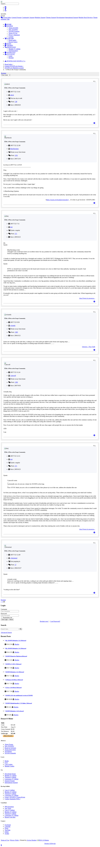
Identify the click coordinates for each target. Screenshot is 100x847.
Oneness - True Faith (88, 347)
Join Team (8, 808)
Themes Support (51, 17)
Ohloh (7, 832)
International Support (71, 17)
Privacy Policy (14, 840)
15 (95, 360)
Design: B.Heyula (50, 843)
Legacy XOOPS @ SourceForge (15, 797)
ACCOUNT (11, 54)
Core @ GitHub (10, 790)
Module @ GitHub (14, 49)
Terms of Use (5, 840)
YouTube (7, 830)
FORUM (10, 38)
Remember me (7, 617)
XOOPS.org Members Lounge (14, 68)
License (11, 36)
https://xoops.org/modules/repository (57, 200)
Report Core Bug (10, 817)
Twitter (7, 833)
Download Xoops (10, 774)
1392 (16, 382)
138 (16, 101)
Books (7, 761)
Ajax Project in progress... (87, 298)
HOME (9, 24)
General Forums (16, 17)
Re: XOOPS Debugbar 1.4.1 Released (15, 640)
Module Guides (9, 766)
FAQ (6, 762)
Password (4, 613)
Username (4, 609)
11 (95, 81)
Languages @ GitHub (11, 779)
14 (95, 312)
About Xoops (9, 744)
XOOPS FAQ (10, 52)
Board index (8, 64)
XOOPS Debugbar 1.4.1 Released (14, 672)
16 (95, 445)
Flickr (6, 828)
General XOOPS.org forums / (14, 66)
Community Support (28, 17)
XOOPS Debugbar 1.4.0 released (14, 711)
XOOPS (9, 26)
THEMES (9, 45)
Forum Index (7, 17)
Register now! (44, 621)
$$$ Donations (9, 806)
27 (15, 565)
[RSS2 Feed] (43, 840)
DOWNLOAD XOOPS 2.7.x (15, 61)
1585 (16, 332)
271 (16, 233)
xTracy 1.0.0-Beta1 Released (13, 687)
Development (60, 17)
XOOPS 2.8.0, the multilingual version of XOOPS (19, 695)
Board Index (12, 40)
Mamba (16, 644)
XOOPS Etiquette (10, 753)
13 (95, 213)
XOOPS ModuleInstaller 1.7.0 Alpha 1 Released (18, 703)
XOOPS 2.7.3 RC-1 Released (13, 664)
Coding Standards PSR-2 (12, 799)
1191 (16, 155)
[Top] (94, 123)
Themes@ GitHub (10, 777)
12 (95, 133)
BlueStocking (14, 149)
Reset (11, 619)
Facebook (8, 825)
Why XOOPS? (13, 29)
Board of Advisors (10, 748)
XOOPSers (8, 751)
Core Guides (8, 764)
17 (95, 543)
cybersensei (13, 558)
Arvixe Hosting (31, 840)
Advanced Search (6, 632)
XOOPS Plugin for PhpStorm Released (16, 656)
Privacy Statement (14, 35)
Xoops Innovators (10, 750)
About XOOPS (13, 28)
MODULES (11, 47)
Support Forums (10, 781)
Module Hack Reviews (86, 17)
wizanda (12, 325)
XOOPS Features (14, 31)
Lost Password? (55, 621)
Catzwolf (13, 375)
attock (12, 95)
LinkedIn (7, 826)
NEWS (8, 43)
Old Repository (13, 51)
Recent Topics (13, 42)
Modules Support (40, 17)
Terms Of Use (13, 33)
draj (11, 227)
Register (11, 58)
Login (10, 56)
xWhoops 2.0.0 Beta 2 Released (14, 679)
